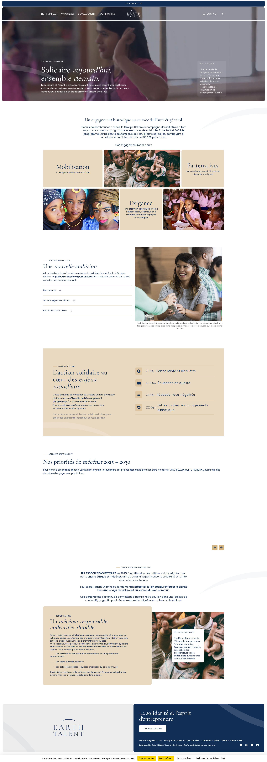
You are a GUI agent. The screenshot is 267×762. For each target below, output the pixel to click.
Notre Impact (49, 13)
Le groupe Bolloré (133, 4)
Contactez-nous (153, 728)
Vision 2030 (68, 13)
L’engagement (86, 13)
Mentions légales (147, 740)
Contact (212, 13)
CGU (160, 740)
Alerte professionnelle (231, 740)
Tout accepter (147, 758)
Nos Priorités (106, 13)
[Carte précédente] (214, 547)
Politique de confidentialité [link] (210, 758)
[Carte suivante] (221, 547)
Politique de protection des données (181, 740)
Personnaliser (184, 758)
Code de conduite (210, 740)
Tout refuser (165, 758)
